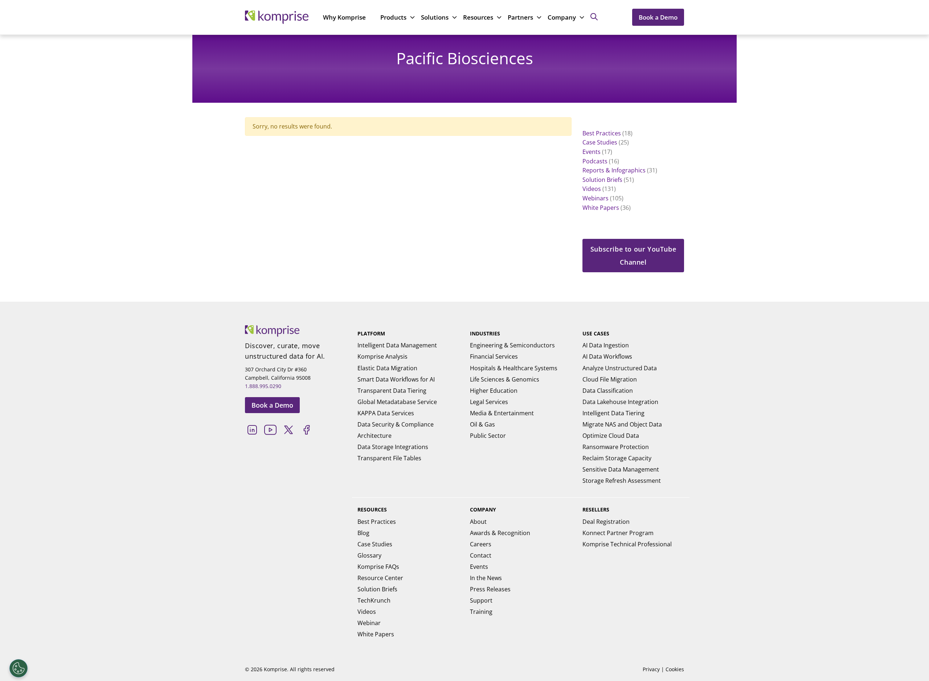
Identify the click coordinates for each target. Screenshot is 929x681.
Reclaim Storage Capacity (616, 458)
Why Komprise (344, 17)
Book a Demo (658, 17)
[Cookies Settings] (18, 668)
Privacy (651, 669)
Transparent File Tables (389, 458)
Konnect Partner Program (618, 533)
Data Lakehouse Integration (620, 402)
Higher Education (493, 391)
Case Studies (599, 142)
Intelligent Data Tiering (613, 413)
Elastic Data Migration (387, 368)
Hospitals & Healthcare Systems (513, 368)
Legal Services (489, 402)
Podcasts (594, 161)
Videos (591, 189)
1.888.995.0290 (263, 386)
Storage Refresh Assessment (621, 481)
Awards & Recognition (500, 533)
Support (481, 600)
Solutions (435, 17)
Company (562, 17)
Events (591, 152)
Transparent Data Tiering (391, 391)
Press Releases (490, 589)
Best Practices (601, 133)
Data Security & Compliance (395, 424)
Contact (480, 555)
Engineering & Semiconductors (512, 345)
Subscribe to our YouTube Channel (633, 255)
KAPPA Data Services (385, 413)
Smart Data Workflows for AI (396, 379)
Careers (480, 544)
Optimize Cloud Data (610, 436)
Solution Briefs (602, 180)
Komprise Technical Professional (627, 544)
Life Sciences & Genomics (504, 379)
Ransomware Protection (615, 447)
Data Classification (607, 391)
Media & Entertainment (502, 413)
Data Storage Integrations (392, 447)
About (478, 522)
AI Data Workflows (607, 356)
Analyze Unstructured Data (619, 368)
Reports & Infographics (614, 170)
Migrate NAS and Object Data (622, 424)
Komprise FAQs (378, 567)
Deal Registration (606, 522)
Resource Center (380, 578)
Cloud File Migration (609, 379)
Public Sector (488, 436)
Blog (363, 533)
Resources (478, 17)
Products (393, 17)
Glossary (369, 555)
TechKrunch (373, 600)
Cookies (675, 669)
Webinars (595, 198)
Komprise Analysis (382, 356)
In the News (486, 578)
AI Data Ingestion (605, 345)
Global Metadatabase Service (397, 402)
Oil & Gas (482, 424)
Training (481, 612)
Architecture (374, 436)
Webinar (369, 623)
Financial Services (494, 356)
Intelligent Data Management (397, 345)
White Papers (600, 208)
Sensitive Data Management (620, 469)
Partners (520, 17)
